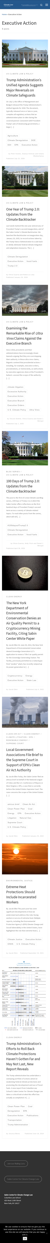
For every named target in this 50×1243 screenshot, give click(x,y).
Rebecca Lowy (29, 274)
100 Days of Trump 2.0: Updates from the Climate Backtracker (23, 486)
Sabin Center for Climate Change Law (23, 1179)
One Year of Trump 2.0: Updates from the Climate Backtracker (23, 214)
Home (4, 14)
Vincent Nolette (15, 418)
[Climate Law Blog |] (21, 5)
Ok (25, 1238)
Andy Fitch (29, 543)
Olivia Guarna (14, 274)
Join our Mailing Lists (16, 1163)
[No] (46, 1233)
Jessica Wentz (14, 1133)
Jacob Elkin (13, 689)
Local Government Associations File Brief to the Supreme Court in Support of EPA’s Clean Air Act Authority (24, 759)
